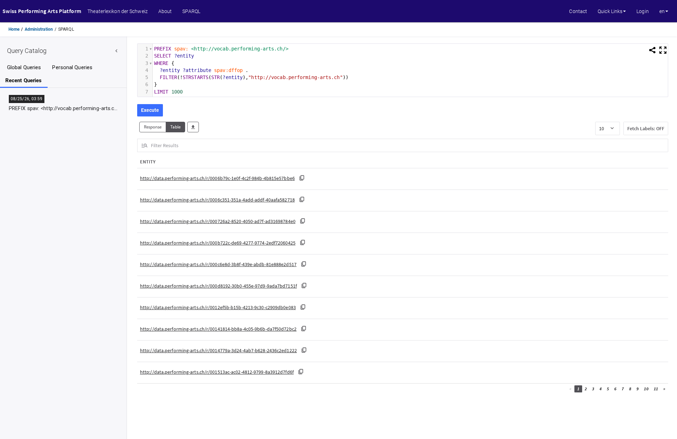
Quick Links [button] (610, 11)
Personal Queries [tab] (72, 68)
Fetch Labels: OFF (645, 128)
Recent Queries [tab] (23, 81)
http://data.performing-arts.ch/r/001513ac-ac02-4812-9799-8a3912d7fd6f (217, 372)
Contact (578, 11)
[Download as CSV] (193, 127)
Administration (39, 29)
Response (152, 127)
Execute (150, 110)
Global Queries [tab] (24, 68)
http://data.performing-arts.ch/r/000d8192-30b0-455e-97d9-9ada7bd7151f (218, 286)
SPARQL (191, 11)
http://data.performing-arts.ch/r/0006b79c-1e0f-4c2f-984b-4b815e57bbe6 (217, 178)
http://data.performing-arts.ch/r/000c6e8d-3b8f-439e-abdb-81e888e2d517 (218, 264)
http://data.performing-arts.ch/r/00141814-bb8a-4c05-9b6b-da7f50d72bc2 (218, 329)
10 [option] (601, 129)
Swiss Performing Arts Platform (41, 10)
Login (642, 11)
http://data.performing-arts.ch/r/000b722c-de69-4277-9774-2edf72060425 (217, 243)
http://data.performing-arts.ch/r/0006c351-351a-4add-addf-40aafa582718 (217, 200)
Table (175, 127)
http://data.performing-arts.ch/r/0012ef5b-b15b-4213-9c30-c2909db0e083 (218, 308)
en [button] (662, 11)
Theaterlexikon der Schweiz (117, 11)
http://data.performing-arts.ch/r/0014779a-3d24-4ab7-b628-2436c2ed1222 (218, 351)
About (165, 11)
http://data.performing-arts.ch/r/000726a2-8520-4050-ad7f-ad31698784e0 (217, 221)
